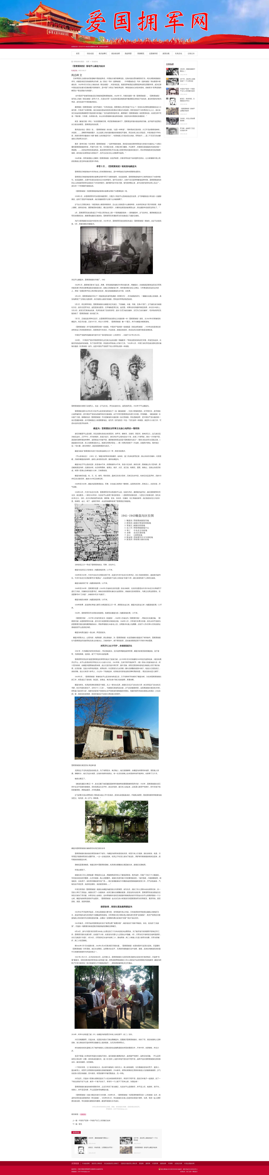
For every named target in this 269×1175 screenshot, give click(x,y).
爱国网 (141, 1163)
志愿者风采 (153, 53)
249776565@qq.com (120, 1109)
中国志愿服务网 (189, 1163)
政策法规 (166, 53)
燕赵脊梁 (128, 53)
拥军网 (148, 1163)
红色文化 (178, 53)
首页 (77, 53)
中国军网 (155, 1163)
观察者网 (163, 1163)
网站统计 (195, 1171)
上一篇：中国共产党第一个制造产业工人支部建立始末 (91, 1120)
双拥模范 (140, 53)
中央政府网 (86, 1163)
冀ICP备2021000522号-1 (190, 1169)
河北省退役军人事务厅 (111, 1163)
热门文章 (188, 1171)
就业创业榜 (115, 53)
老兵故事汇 (103, 53)
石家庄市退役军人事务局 (129, 1163)
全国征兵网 (178, 1163)
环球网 (170, 1163)
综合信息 (90, 53)
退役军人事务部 (97, 1163)
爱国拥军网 (82, 46)
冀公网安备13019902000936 (169, 1169)
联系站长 (182, 1171)
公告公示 (191, 53)
